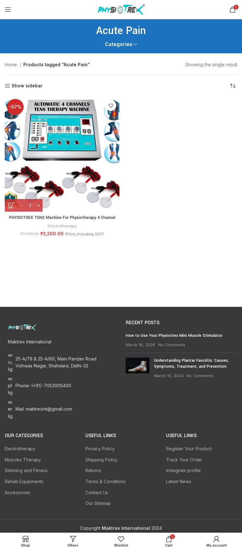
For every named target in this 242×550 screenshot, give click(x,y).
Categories (118, 44)
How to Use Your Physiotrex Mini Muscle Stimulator (174, 335)
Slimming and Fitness (26, 470)
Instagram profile (183, 470)
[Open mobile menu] (8, 9)
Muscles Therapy (23, 459)
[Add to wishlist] (110, 105)
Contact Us (96, 492)
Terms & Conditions (105, 481)
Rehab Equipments (24, 481)
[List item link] (60, 385)
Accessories (17, 492)
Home (11, 64)
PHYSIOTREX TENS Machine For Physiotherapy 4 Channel (62, 217)
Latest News (178, 481)
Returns (93, 470)
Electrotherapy (62, 225)
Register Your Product (189, 448)
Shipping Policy (101, 459)
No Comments (171, 344)
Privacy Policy (100, 448)
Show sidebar (27, 85)
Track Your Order (184, 459)
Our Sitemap (98, 503)
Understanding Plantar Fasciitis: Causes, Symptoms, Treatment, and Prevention (191, 364)
